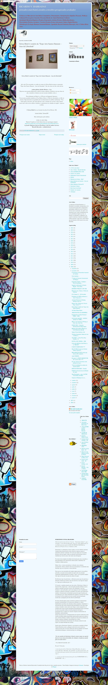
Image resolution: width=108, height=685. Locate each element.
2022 (72, 236)
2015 (72, 251)
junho (73, 389)
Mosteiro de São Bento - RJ (85, 449)
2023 (72, 234)
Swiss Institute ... (76, 276)
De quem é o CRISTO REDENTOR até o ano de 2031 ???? (80, 358)
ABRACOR (84, 420)
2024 (72, 232)
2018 (72, 245)
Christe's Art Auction (75, 173)
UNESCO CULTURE (84, 478)
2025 (72, 230)
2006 (72, 402)
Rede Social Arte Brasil (75, 188)
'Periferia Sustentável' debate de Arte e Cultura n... (80, 335)
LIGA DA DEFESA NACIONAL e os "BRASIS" (80, 344)
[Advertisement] (79, 74)
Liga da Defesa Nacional (85, 442)
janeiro (74, 397)
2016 (72, 249)
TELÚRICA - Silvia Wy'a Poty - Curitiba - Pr (79, 338)
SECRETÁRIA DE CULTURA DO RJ (85, 475)
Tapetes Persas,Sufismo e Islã (78, 332)
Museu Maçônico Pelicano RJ (77, 184)
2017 (72, 247)
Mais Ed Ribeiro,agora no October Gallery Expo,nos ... (79, 349)
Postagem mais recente (25, 134)
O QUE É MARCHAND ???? (78, 347)
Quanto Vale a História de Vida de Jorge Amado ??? (79, 304)
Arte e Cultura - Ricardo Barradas (78, 170)
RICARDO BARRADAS (76, 409)
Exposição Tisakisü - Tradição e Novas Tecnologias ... (79, 282)
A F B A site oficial (74, 168)
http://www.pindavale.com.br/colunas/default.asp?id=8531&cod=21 (42, 123)
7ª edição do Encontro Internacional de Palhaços (80, 278)
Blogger (54, 667)
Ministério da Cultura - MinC (77, 179)
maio (73, 391)
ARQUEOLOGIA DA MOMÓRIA (79, 312)
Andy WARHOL (75, 356)
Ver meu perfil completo (74, 412)
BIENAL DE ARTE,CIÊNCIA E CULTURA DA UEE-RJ (79, 329)
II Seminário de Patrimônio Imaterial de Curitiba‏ (80, 273)
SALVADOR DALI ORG (84, 471)
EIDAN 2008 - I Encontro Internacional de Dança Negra (79, 325)
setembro (74, 382)
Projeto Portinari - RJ (85, 463)
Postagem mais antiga (59, 134)
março (73, 393)
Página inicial (42, 134)
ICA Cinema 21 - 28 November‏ (79, 294)
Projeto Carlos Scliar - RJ (85, 460)
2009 (72, 264)
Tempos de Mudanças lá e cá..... (79, 377)
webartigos (72, 191)
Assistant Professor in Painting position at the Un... (78, 300)
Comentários (74, 93)
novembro (74, 270)
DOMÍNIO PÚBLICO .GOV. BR (79, 288)
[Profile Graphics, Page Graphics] (23, 37)
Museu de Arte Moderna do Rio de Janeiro (85, 453)
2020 (72, 241)
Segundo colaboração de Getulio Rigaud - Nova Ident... (79, 285)
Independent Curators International (78, 175)
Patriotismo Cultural (75, 186)
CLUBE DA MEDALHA (84, 433)
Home (71, 161)
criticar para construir (81, 144)
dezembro (74, 268)
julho (73, 387)
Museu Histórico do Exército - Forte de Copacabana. (79, 181)
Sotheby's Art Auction (75, 190)
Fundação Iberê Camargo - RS (85, 439)
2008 (72, 266)
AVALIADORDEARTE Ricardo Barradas (85, 428)
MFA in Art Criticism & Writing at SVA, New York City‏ (80, 322)
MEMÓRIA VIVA (84, 446)
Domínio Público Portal (85, 436)
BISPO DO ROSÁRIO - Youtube (79, 368)
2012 (72, 258)
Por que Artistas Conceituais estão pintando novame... (79, 362)
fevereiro (74, 395)
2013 (72, 256)
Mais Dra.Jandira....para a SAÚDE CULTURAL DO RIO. (79, 374)
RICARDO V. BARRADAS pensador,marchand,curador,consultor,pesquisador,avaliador (47, 8)
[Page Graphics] (81, 116)
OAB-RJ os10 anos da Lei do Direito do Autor (80, 371)
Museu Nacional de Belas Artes (85, 457)
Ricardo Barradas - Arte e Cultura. (85, 467)
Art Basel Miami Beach (77, 310)
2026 (72, 228)
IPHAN (72, 177)
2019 (72, 243)
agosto (73, 385)
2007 (72, 400)
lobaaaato (81, 665)
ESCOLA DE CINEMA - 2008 (79, 341)
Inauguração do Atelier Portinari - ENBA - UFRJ (79, 315)
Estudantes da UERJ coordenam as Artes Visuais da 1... (79, 297)
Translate (81, 48)
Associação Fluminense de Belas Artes (85, 423)
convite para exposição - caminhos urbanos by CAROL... (79, 318)
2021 (72, 238)
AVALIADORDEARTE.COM (77, 171)
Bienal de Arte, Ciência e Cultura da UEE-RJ (80, 291)
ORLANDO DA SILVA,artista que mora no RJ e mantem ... (79, 353)
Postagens (73, 90)
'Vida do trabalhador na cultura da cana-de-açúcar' (79, 365)
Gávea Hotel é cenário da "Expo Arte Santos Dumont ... (80, 307)
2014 (72, 253)
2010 (72, 262)
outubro (74, 380)
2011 (72, 260)
